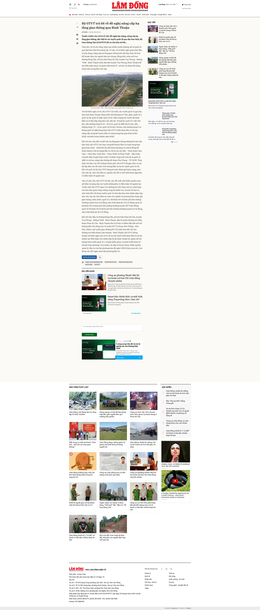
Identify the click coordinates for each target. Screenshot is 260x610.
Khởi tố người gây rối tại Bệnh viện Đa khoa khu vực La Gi (167, 39)
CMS (175, 608)
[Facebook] (171, 569)
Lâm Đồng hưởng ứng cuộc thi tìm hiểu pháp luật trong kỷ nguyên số (82, 475)
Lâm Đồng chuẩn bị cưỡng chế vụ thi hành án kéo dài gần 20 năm (142, 444)
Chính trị (81, 15)
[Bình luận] (77, 39)
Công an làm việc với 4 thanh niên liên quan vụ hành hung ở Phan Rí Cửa (168, 29)
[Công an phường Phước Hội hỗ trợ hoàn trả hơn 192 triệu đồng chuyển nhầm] (94, 282)
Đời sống (99, 15)
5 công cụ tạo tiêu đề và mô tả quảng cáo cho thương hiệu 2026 (128, 346)
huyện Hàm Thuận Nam (125, 262)
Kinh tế (93, 15)
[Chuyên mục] (70, 4)
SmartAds (88, 313)
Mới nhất (75, 15)
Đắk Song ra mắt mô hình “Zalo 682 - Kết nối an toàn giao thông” (82, 444)
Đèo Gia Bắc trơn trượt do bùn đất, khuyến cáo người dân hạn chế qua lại (113, 537)
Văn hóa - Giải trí (130, 15)
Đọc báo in (74, 8)
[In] (100, 257)
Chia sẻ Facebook (89, 257)
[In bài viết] (77, 43)
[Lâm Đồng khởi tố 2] (82, 524)
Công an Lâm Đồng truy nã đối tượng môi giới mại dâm (112, 474)
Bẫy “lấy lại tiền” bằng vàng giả (175, 402)
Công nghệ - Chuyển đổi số (158, 15)
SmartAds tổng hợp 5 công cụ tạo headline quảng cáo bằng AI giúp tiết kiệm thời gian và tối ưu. (128, 352)
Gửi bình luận (89, 335)
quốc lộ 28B (89, 264)
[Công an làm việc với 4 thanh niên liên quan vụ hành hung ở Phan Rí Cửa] (153, 28)
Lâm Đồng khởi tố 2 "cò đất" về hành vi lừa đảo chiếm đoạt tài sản (82, 537)
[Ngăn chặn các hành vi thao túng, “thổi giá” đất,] (153, 49)
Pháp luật (106, 15)
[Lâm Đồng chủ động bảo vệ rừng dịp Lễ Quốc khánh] (82, 401)
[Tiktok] (162, 569)
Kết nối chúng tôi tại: (151, 569)
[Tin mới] (75, 4)
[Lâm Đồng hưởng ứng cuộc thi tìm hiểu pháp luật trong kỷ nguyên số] (82, 461)
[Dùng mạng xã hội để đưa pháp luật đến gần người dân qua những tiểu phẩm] (153, 60)
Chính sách (145, 15)
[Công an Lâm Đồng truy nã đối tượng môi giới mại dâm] (113, 461)
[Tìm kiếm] (79, 4)
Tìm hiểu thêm (135, 313)
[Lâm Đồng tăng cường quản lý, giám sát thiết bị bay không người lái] (113, 431)
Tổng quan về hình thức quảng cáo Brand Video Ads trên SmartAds (169, 115)
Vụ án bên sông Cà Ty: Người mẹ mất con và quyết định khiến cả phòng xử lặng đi (177, 412)
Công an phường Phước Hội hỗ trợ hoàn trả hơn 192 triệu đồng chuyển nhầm (124, 278)
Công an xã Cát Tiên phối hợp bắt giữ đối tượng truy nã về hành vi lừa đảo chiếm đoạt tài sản (168, 73)
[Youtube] (166, 569)
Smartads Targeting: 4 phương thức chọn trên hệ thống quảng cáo (169, 131)
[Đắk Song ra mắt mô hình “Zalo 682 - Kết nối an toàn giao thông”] (82, 431)
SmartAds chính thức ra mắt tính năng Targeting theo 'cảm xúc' (125, 298)
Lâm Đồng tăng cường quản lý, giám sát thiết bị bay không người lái (112, 444)
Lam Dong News (186, 8)
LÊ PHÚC (85, 32)
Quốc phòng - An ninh (117, 15)
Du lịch (138, 15)
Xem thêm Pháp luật (78, 387)
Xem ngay (120, 357)
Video (169, 15)
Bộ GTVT (97, 264)
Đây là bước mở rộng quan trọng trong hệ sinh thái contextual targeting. (123, 304)
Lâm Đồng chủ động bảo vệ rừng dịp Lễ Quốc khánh (82, 413)
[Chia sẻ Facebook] (77, 34)
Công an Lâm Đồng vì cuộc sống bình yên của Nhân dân (177, 423)
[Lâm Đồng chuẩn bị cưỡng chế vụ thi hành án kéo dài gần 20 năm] (143, 431)
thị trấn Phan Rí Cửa (110, 262)
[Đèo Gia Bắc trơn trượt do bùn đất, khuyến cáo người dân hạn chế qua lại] (113, 524)
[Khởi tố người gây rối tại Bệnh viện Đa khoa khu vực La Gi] (153, 39)
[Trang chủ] (70, 14)
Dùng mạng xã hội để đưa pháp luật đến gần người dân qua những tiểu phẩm (167, 61)
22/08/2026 (90, 4)
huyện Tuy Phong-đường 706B (94, 262)
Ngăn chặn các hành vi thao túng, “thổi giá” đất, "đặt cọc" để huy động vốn (168, 50)
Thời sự (87, 15)
